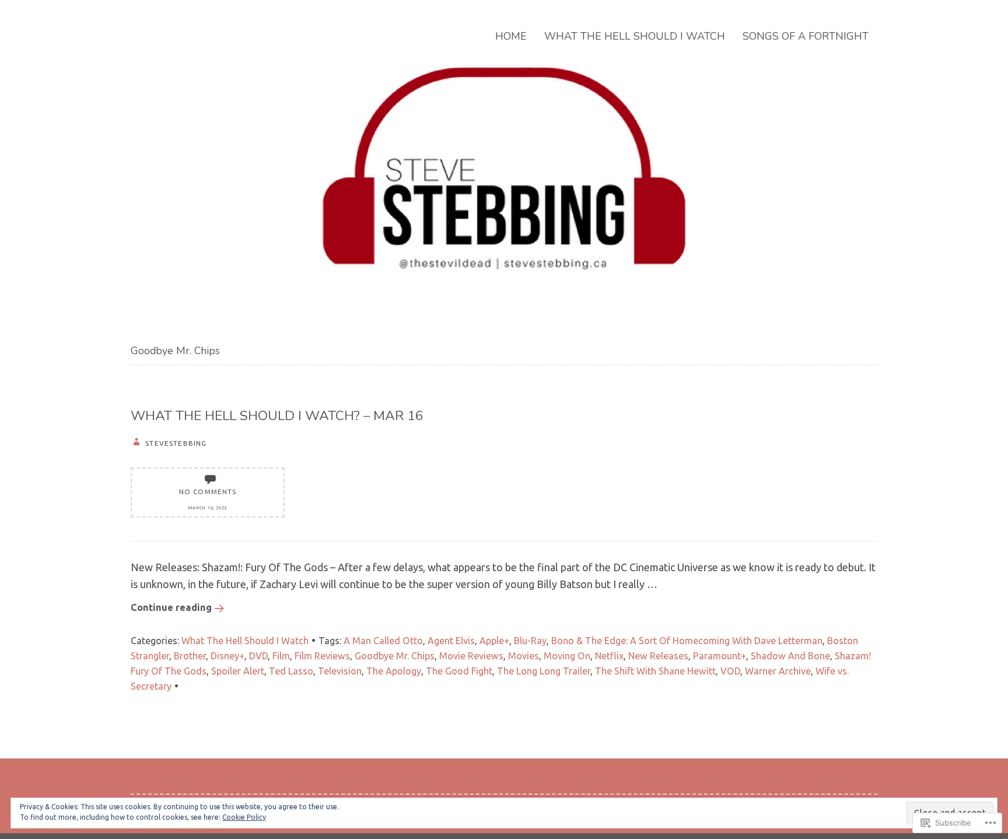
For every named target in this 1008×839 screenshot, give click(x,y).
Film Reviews (322, 656)
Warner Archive (778, 671)
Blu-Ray (530, 640)
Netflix (609, 656)
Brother (190, 656)
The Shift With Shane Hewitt (655, 671)
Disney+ (227, 656)
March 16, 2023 (207, 507)
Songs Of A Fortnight (806, 36)
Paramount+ (719, 656)
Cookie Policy (244, 817)
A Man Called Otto (383, 640)
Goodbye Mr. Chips (395, 656)
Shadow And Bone (790, 656)
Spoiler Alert (237, 671)
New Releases (658, 656)
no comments (208, 491)
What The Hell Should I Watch (634, 36)
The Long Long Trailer (543, 671)
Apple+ (494, 640)
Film (281, 656)
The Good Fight (459, 671)
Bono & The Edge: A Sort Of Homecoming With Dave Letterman (686, 640)
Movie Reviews (471, 656)
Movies (523, 656)
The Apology (393, 671)
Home (511, 36)
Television (340, 671)
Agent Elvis (451, 640)
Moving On (567, 656)
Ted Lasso (291, 671)
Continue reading (171, 607)
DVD (258, 656)
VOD (730, 671)
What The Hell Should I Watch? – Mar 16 (277, 416)
